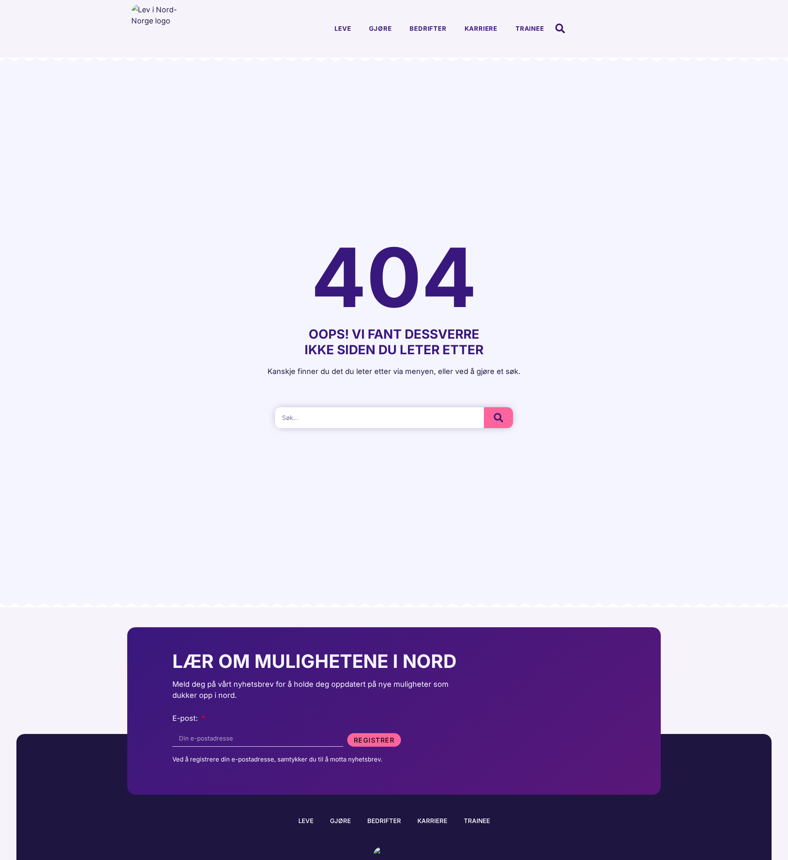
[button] (560, 29)
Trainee (529, 28)
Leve (342, 28)
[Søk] (498, 417)
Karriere (481, 28)
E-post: (186, 718)
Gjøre (380, 28)
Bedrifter (428, 28)
